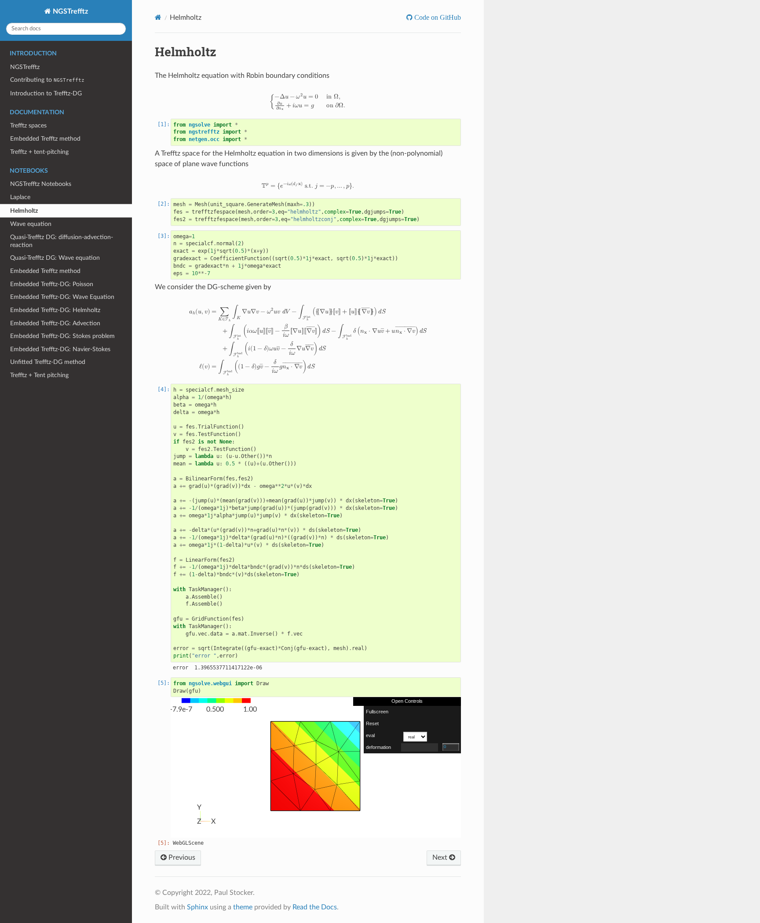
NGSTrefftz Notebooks (40, 184)
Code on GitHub (437, 17)
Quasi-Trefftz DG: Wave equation (55, 257)
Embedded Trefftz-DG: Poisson (51, 284)
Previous (181, 857)
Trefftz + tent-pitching (39, 152)
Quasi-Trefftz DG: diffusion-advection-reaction (61, 241)
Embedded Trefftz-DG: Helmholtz (55, 310)
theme (242, 907)
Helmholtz (24, 210)
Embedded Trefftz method (45, 138)
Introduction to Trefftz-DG (46, 93)
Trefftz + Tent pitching (39, 375)
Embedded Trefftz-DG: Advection (55, 323)
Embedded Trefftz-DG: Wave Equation (62, 297)
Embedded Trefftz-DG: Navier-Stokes (60, 349)
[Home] (158, 17)
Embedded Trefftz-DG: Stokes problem (62, 336)
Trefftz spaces (28, 125)
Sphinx (197, 907)
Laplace (20, 197)
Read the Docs (314, 907)
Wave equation (30, 224)
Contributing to (47, 79)
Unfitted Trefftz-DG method (47, 362)
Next (440, 857)
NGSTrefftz (69, 11)
